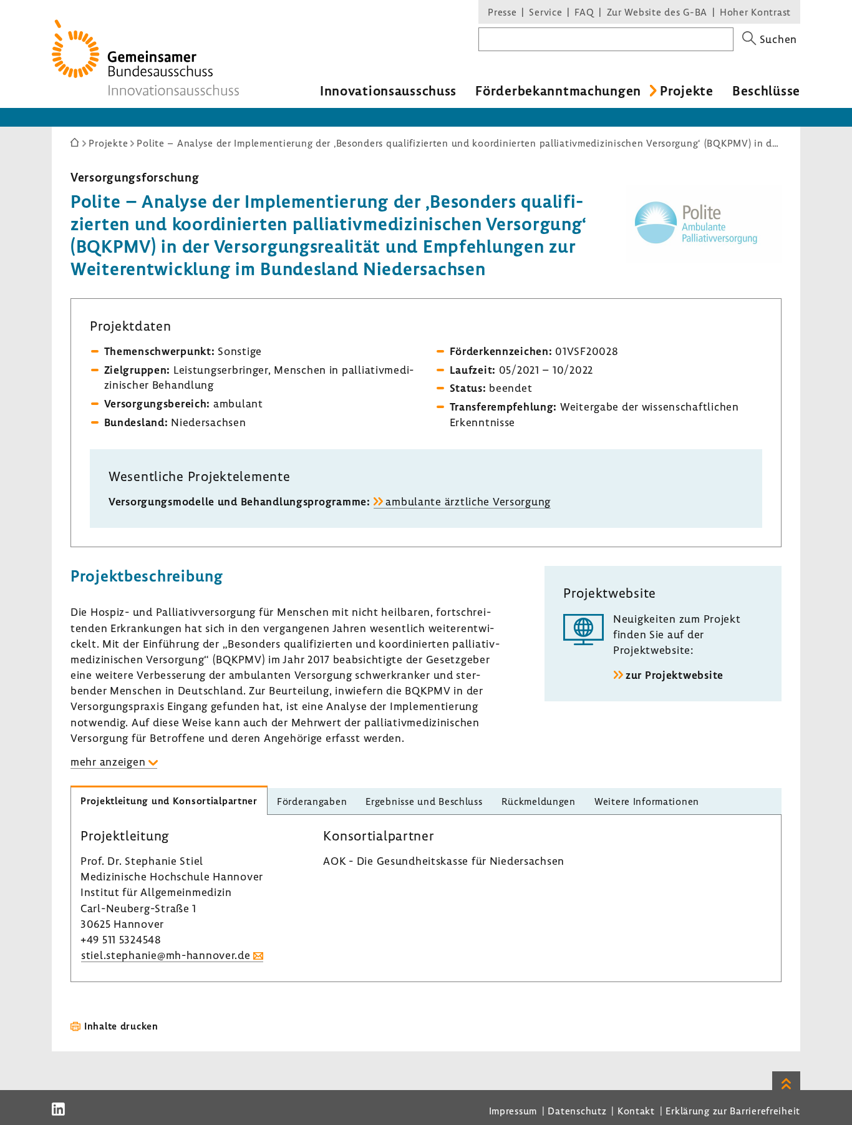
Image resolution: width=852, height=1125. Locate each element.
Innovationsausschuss (388, 90)
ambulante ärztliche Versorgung (468, 501)
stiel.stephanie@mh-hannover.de (166, 955)
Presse (502, 12)
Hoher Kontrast (755, 12)
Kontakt (636, 1110)
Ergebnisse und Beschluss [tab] (423, 801)
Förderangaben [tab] (312, 801)
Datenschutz (577, 1110)
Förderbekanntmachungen (558, 90)
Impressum (513, 1110)
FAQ (584, 12)
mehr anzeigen (107, 761)
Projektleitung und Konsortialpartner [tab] (169, 800)
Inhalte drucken (121, 1026)
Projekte (687, 90)
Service (545, 12)
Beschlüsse (766, 90)
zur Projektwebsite (675, 674)
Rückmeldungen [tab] (538, 801)
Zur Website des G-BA (658, 12)
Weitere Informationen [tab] (646, 801)
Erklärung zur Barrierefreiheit (733, 1110)
